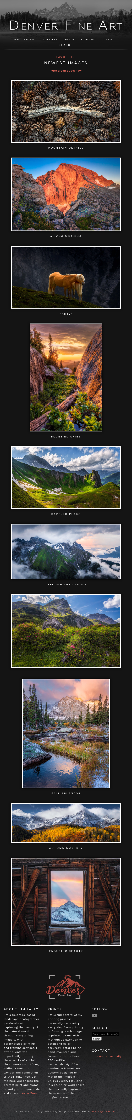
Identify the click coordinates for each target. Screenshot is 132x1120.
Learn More (28, 1093)
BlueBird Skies (66, 436)
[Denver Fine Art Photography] (66, 30)
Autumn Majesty (66, 848)
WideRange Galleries (103, 1111)
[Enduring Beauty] (66, 943)
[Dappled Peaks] (66, 506)
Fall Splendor (66, 793)
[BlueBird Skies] (66, 429)
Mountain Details (66, 147)
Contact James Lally (107, 1056)
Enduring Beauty (66, 951)
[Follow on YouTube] (95, 1015)
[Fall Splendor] (66, 786)
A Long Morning (66, 236)
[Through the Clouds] (66, 577)
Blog (69, 39)
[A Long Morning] (66, 229)
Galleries (24, 39)
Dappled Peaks (66, 514)
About (111, 39)
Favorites (66, 57)
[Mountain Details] (66, 140)
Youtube (49, 39)
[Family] (66, 306)
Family (65, 313)
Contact (89, 39)
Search (66, 45)
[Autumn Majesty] (66, 840)
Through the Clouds (66, 584)
